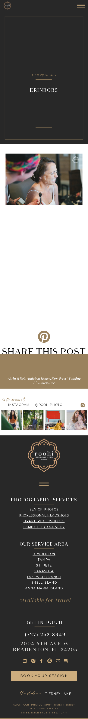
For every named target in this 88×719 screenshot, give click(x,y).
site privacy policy (44, 708)
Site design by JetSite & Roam (44, 712)
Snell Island (44, 582)
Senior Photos (44, 509)
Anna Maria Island (44, 588)
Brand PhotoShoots (44, 521)
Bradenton (44, 554)
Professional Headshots (44, 515)
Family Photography (44, 527)
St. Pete (44, 565)
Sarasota (44, 571)
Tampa (44, 559)
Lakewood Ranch (44, 577)
